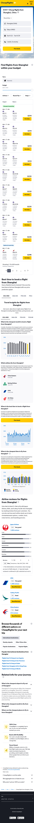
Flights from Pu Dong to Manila (11, 668)
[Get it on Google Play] (13, 818)
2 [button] (12, 271)
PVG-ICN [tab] (23, 296)
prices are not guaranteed (14, 769)
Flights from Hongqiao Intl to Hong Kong (14, 666)
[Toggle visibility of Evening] (16, 491)
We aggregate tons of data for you (13, 778)
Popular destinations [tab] (9, 646)
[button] (17, 23)
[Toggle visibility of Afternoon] (7, 491)
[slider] (32, 90)
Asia (7, 789)
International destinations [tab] (11, 638)
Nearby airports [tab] (8, 642)
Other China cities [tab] (21, 642)
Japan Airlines (14, 524)
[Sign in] (27, 3)
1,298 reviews (14, 584)
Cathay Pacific (14, 592)
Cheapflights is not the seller (12, 775)
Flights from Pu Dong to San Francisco (13, 660)
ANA (11, 578)
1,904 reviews (14, 530)
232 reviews (14, 613)
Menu (31, 1)
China (12, 789)
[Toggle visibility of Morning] (7, 489)
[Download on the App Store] (21, 818)
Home (2, 789)
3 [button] (16, 271)
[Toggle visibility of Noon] (15, 489)
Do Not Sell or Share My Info (17, 808)
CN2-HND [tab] (6, 296)
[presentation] (18, 12)
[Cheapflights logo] (7, 3)
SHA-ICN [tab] (15, 296)
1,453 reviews (14, 598)
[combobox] (8, 18)
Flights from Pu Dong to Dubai (11, 663)
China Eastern (14, 607)
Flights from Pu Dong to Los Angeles (13, 658)
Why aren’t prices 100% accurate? (14, 782)
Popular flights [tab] (23, 646)
